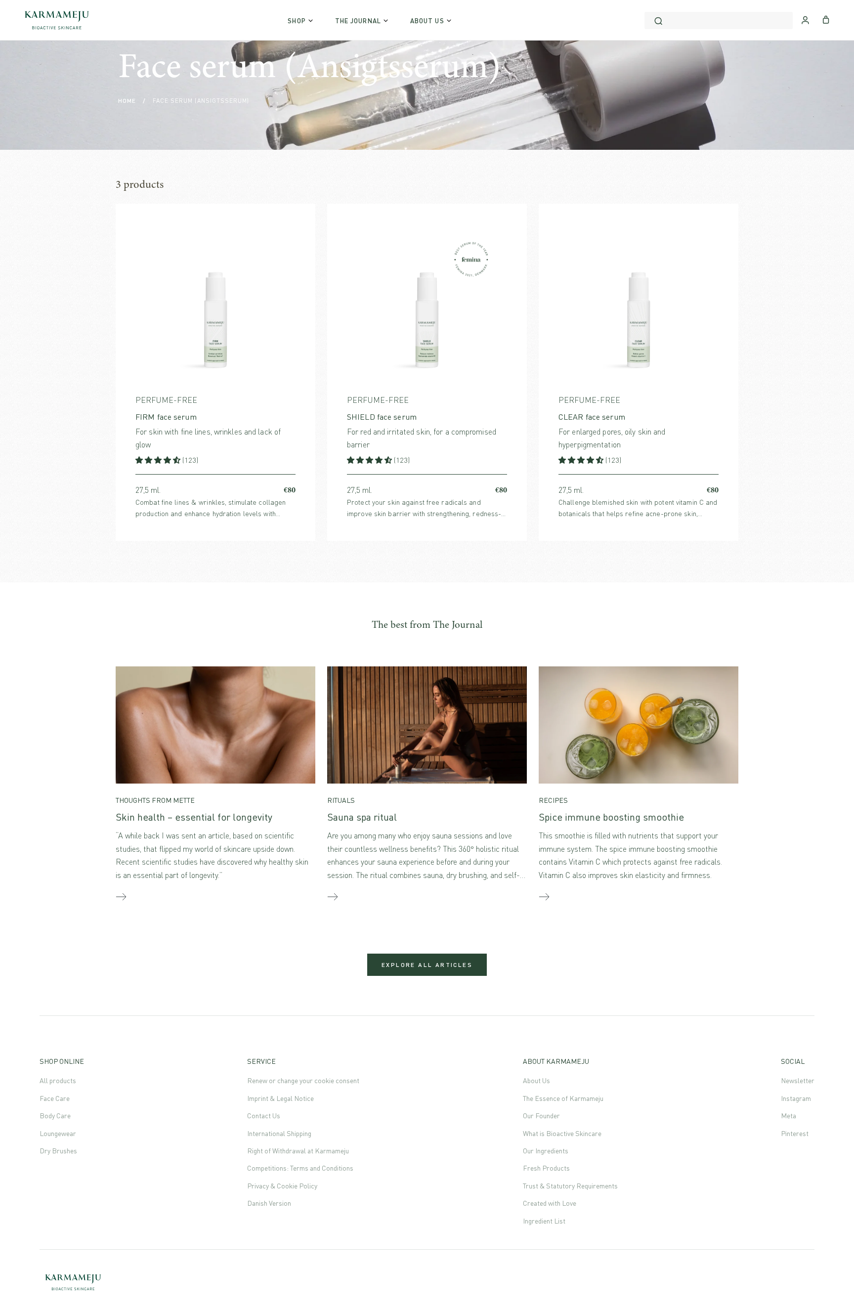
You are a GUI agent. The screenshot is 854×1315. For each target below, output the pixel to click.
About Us (536, 1080)
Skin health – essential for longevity (194, 817)
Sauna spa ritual (362, 817)
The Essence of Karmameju (563, 1098)
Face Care (55, 1098)
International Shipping (279, 1133)
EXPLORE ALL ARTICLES (427, 964)
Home (127, 100)
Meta (788, 1115)
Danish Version (269, 1203)
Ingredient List (544, 1221)
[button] (158, 460)
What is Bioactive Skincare (562, 1133)
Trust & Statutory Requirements (570, 1185)
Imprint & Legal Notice (280, 1098)
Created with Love (549, 1203)
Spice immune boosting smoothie (611, 817)
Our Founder (541, 1115)
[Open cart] (826, 19)
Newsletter (797, 1080)
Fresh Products (546, 1168)
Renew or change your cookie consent (303, 1080)
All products (58, 1080)
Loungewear (58, 1133)
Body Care (55, 1115)
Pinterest (795, 1133)
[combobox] (718, 20)
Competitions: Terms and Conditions (300, 1168)
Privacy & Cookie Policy (282, 1185)
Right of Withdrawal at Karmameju (298, 1150)
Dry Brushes (58, 1150)
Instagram (796, 1098)
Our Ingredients (545, 1150)
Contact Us (263, 1115)
